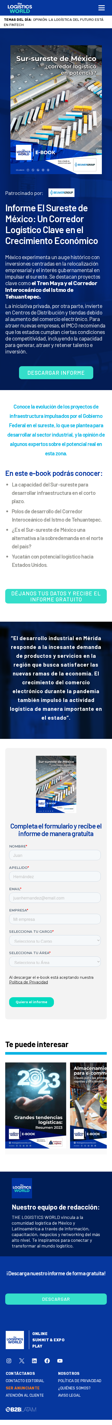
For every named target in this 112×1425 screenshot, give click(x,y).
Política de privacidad (80, 1381)
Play (37, 1346)
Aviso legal (69, 1395)
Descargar (56, 1299)
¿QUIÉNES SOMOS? (74, 1388)
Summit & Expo (48, 1340)
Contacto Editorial (25, 1381)
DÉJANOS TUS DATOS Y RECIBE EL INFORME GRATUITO (56, 596)
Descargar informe (56, 372)
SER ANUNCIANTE (23, 1388)
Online (40, 1334)
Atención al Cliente (25, 1395)
